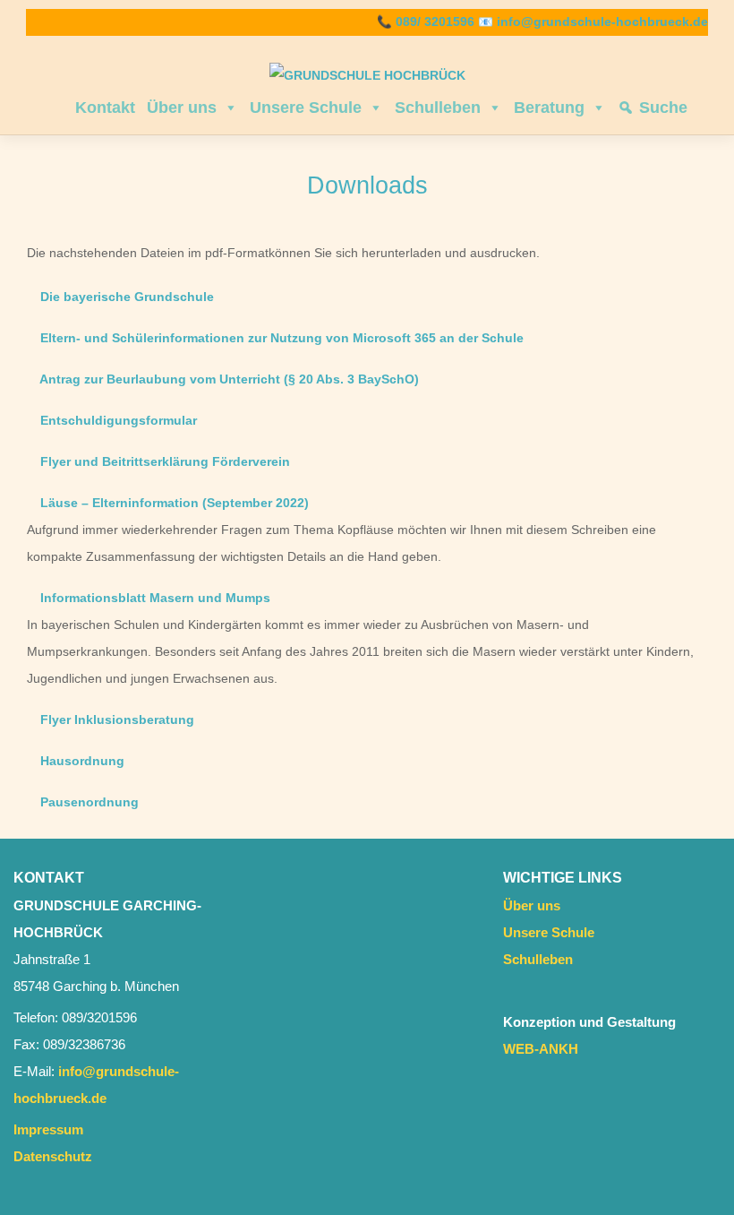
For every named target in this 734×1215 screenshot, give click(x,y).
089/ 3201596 (435, 22)
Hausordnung (80, 761)
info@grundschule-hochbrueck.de (602, 22)
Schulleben (438, 107)
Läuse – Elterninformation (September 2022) (173, 503)
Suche (663, 107)
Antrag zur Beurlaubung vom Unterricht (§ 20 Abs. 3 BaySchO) (228, 379)
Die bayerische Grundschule (125, 297)
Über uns (182, 107)
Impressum (48, 1129)
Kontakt (105, 107)
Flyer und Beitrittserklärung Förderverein (163, 462)
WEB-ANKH (540, 1048)
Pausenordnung (88, 802)
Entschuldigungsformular (117, 420)
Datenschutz (52, 1156)
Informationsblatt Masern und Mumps (153, 598)
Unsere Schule (306, 107)
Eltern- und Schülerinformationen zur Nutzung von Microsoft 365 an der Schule (280, 338)
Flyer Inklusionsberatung (115, 720)
